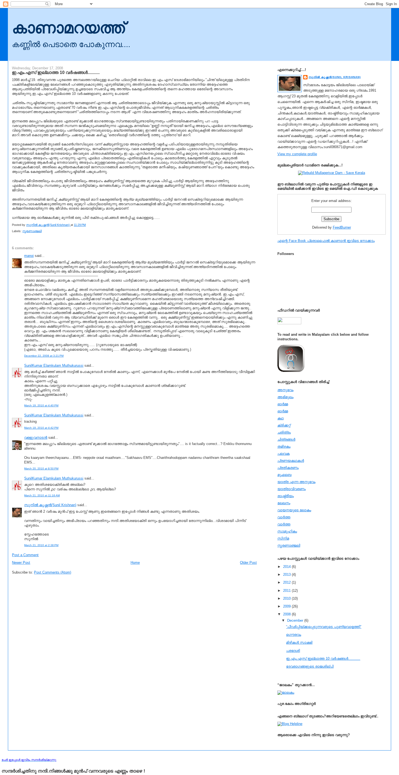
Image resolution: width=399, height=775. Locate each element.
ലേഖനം (283, 503)
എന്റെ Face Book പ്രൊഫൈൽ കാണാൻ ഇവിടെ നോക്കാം (326, 241)
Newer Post (21, 563)
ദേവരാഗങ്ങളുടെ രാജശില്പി (310, 666)
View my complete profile (297, 154)
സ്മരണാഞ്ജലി (32, 231)
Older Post (248, 563)
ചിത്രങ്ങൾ (286, 439)
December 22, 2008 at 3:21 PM (44, 355)
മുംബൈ (284, 475)
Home (135, 563)
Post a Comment (25, 555)
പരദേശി (293, 651)
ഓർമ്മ (282, 411)
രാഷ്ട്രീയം (285, 496)
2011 (287, 591)
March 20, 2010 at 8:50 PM (41, 468)
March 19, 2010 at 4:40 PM (41, 405)
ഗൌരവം (293, 635)
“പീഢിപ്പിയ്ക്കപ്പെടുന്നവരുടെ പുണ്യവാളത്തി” (323, 627)
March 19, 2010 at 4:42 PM (41, 427)
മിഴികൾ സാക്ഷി (299, 642)
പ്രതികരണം (288, 468)
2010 (287, 598)
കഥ (280, 418)
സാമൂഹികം (287, 531)
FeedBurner (342, 227)
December (295, 620)
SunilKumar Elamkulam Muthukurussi (53, 365)
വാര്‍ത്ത (283, 517)
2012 (287, 582)
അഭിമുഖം (285, 397)
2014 (287, 567)
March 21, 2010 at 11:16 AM (42, 495)
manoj (29, 256)
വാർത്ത (283, 524)
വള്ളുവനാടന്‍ (35, 437)
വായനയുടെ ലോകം (294, 510)
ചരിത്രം (284, 432)
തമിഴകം (283, 446)
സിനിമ (283, 538)
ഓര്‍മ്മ (282, 404)
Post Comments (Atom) (52, 572)
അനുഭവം (285, 390)
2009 (287, 606)
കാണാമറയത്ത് (68, 27)
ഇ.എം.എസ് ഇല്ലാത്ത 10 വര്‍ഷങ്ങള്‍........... (323, 658)
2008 (287, 614)
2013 (287, 574)
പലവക (283, 454)
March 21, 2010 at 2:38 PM (41, 545)
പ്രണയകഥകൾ (290, 461)
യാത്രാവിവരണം (291, 489)
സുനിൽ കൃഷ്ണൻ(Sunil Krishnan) (50, 505)
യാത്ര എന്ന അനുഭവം (296, 482)
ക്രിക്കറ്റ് (283, 425)
